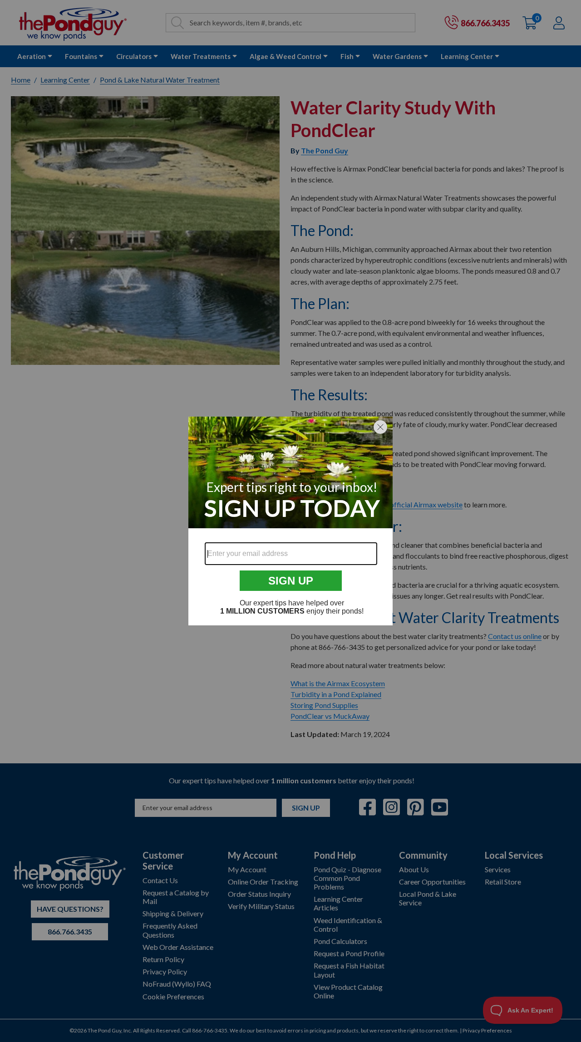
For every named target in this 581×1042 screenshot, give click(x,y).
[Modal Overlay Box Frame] (290, 521)
